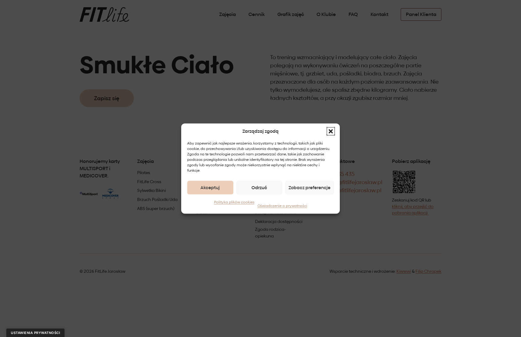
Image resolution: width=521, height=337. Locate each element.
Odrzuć (259, 187)
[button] (331, 131)
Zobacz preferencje (309, 187)
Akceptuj (210, 187)
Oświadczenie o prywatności (282, 205)
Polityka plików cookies (234, 202)
